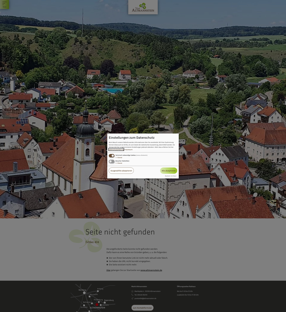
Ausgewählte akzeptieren (121, 170)
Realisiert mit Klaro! (170, 176)
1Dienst (119, 157)
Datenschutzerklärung (116, 149)
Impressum (128, 149)
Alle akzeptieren (169, 170)
